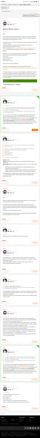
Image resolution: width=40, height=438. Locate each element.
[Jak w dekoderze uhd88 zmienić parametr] (38, 16)
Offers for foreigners (12, 435)
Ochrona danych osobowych (33, 434)
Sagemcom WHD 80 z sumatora (10, 29)
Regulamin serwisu (10, 434)
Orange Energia (31, 433)
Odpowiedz (35, 89)
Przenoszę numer (3, 419)
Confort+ (20, 433)
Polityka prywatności (24, 434)
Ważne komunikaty (3, 434)
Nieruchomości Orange (4, 435)
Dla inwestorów (21, 420)
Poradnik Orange (25, 433)
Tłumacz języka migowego (14, 433)
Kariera (30, 421)
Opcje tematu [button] (4, 7)
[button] (38, 21)
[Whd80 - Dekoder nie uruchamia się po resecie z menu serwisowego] (36, 16)
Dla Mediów (20, 421)
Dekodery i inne (15, 4)
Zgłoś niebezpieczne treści (5, 433)
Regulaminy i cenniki (4, 421)
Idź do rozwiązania (35, 13)
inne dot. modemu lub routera (8, 84)
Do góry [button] (3, 413)
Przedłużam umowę (4, 420)
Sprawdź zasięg (13, 420)
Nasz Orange (4, 4)
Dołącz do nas (25, 1)
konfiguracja (18, 84)
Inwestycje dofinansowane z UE (20, 435)
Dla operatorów (21, 419)
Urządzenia (10, 4)
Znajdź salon (12, 419)
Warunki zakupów (17, 434)
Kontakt (30, 420)
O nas (30, 419)
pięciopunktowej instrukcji (24, 117)
